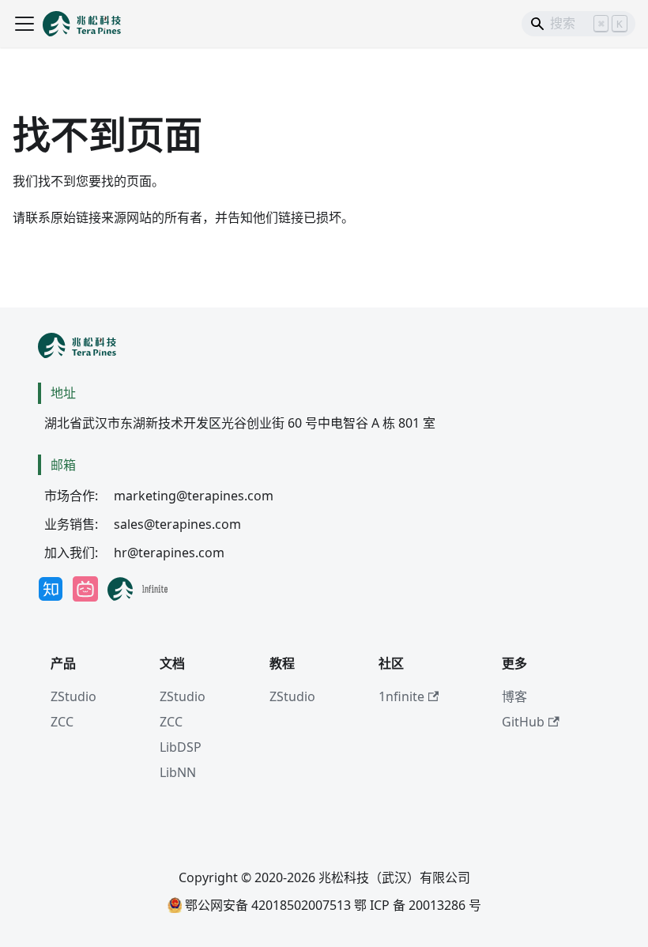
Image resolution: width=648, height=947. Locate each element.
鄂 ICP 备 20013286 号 (417, 905)
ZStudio (73, 696)
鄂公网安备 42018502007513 (266, 905)
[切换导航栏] (24, 24)
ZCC (62, 721)
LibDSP (181, 747)
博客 (514, 696)
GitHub (523, 721)
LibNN (178, 772)
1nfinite (401, 696)
